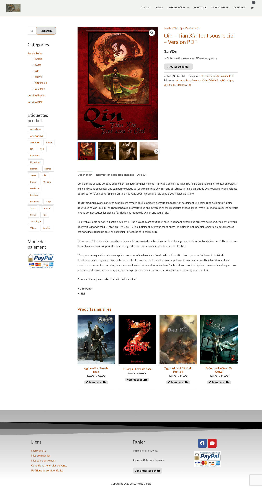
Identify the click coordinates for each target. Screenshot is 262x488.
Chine (49, 142)
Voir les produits (96, 382)
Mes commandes (41, 455)
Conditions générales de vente (49, 465)
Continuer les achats (147, 470)
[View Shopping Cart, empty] (252, 8)
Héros (48, 168)
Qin (37, 70)
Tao (45, 214)
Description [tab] (85, 174)
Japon (33, 175)
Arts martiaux (36, 135)
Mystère (34, 195)
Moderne (34, 188)
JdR (44, 175)
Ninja (48, 201)
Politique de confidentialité (47, 470)
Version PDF (35, 102)
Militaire (47, 182)
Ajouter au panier (178, 66)
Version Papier (36, 95)
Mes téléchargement (43, 460)
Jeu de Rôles (35, 53)
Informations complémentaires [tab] (115, 174)
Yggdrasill (41, 82)
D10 (42, 149)
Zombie (46, 228)
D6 (31, 149)
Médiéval (34, 201)
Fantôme (34, 155)
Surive (33, 214)
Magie (33, 182)
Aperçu (96, 361)
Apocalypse (35, 129)
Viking (33, 228)
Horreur (34, 168)
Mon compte (38, 450)
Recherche (46, 30)
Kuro (38, 64)
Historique (35, 162)
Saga (32, 208)
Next (157, 151)
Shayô (38, 76)
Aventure (34, 142)
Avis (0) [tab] (141, 174)
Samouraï (45, 208)
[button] (152, 33)
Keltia (38, 58)
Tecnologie (35, 221)
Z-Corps (40, 88)
